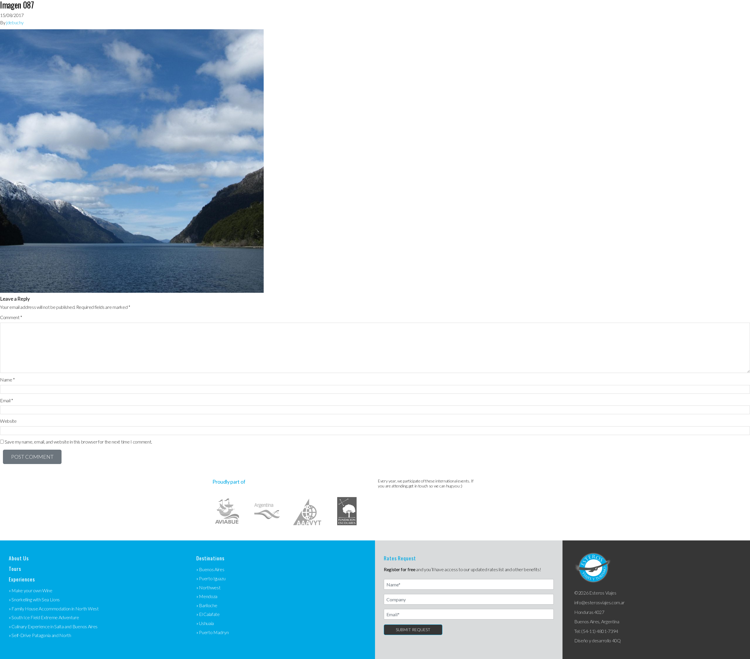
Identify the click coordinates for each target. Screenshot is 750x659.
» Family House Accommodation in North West (54, 608)
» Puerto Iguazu (210, 578)
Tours (15, 569)
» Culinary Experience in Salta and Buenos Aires (53, 626)
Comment (11, 317)
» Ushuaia (205, 623)
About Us (19, 558)
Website (8, 421)
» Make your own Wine (30, 590)
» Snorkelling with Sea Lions (34, 599)
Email (6, 400)
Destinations (210, 558)
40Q (616, 640)
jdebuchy (14, 22)
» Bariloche (206, 605)
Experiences (22, 579)
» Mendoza (206, 596)
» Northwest (208, 587)
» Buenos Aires (210, 569)
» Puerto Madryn (212, 632)
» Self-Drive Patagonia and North (40, 635)
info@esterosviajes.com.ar (599, 602)
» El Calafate (208, 614)
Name (7, 379)
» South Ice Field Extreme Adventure (44, 617)
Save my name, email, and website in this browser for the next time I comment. (78, 441)
